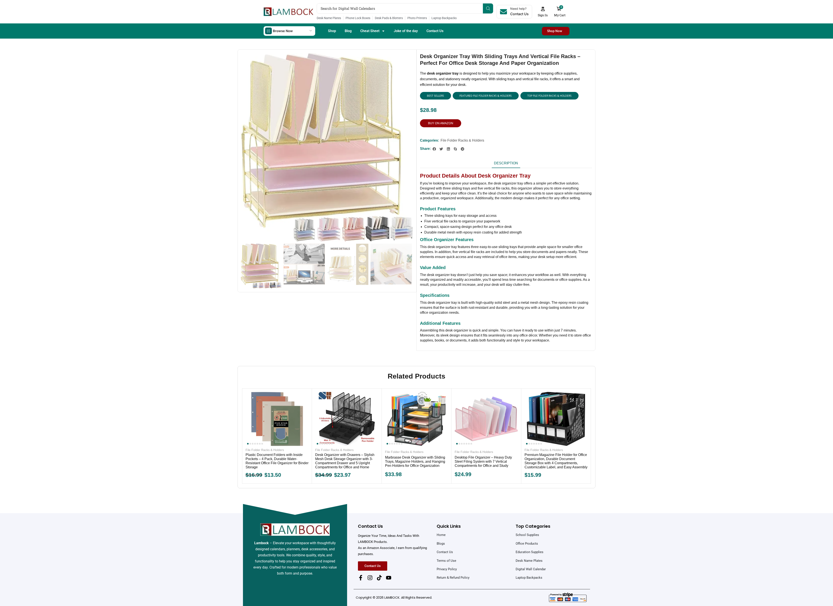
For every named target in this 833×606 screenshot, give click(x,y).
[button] (542, 12)
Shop (332, 31)
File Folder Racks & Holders (462, 140)
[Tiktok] (379, 577)
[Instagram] (370, 577)
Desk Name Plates (329, 18)
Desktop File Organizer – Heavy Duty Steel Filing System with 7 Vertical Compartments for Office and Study (483, 461)
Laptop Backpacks (444, 18)
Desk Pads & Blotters (389, 18)
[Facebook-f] (360, 577)
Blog (348, 31)
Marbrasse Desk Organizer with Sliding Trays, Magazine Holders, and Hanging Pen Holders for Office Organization (415, 461)
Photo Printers (417, 18)
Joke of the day (406, 31)
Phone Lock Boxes (358, 18)
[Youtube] (388, 577)
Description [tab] (506, 163)
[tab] (506, 164)
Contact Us (434, 31)
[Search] (488, 8)
